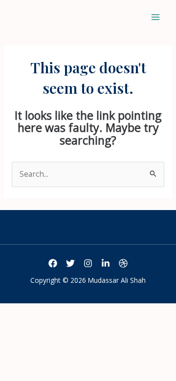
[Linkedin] (105, 263)
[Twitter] (70, 263)
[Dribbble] (123, 263)
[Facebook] (52, 263)
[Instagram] (88, 263)
